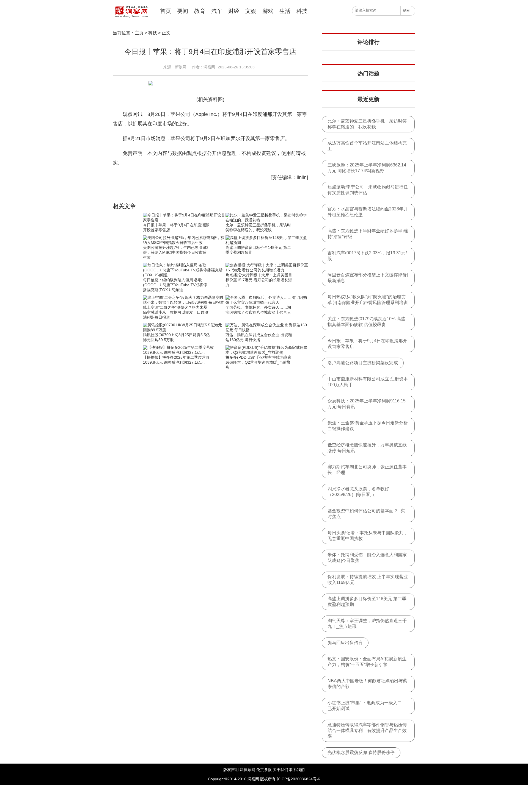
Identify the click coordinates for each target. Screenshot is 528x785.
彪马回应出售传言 (345, 642)
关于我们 (280, 769)
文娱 (250, 11)
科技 (301, 11)
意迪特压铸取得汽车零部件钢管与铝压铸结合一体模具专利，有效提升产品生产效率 (367, 730)
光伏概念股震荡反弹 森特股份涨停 (361, 752)
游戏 (267, 11)
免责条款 (264, 769)
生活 (284, 11)
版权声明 (231, 769)
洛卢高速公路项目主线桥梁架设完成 (363, 362)
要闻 (182, 11)
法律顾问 (247, 769)
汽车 (216, 11)
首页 (165, 11)
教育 (199, 11)
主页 (139, 32)
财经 (233, 11)
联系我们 (297, 769)
